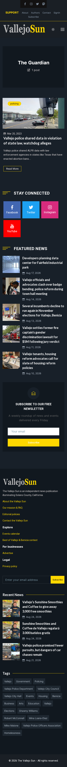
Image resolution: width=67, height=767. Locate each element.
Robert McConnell (14, 718)
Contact (46, 12)
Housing (43, 696)
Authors (35, 12)
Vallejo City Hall (12, 696)
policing (14, 103)
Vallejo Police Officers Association (42, 725)
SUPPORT (12, 12)
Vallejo (7, 681)
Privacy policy (10, 566)
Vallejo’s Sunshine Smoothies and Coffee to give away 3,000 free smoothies (42, 606)
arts (21, 703)
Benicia (56, 696)
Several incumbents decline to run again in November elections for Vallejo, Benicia (43, 310)
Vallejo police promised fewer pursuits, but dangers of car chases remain (43, 649)
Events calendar (11, 533)
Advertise (8, 553)
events (30, 696)
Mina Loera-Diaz (38, 718)
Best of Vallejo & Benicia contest (20, 540)
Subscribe (33, 16)
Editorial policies (11, 514)
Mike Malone (11, 725)
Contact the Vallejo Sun (15, 520)
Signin (57, 12)
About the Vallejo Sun (14, 501)
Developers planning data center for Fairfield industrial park (42, 262)
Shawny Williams (28, 710)
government (23, 681)
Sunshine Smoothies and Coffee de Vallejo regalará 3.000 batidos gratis (40, 628)
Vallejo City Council (48, 688)
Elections (9, 710)
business (9, 703)
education (33, 703)
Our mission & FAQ (13, 507)
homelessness (12, 732)
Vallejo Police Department (18, 688)
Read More (12, 168)
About (25, 12)
